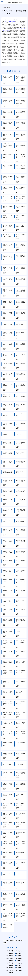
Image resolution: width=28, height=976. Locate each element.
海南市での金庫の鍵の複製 (10, 21)
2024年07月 (9, 970)
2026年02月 (19, 953)
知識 (19, 940)
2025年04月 (19, 965)
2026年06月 (9, 951)
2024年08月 (19, 968)
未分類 (9, 7)
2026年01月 (9, 955)
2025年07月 (9, 963)
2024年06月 (19, 970)
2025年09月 (9, 960)
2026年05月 (19, 951)
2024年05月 (9, 972)
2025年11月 (9, 958)
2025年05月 (9, 965)
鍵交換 (5, 942)
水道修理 (12, 940)
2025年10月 (19, 958)
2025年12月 (19, 955)
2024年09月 (9, 968)
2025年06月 (19, 963)
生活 (16, 940)
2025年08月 (19, 960)
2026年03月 (9, 953)
